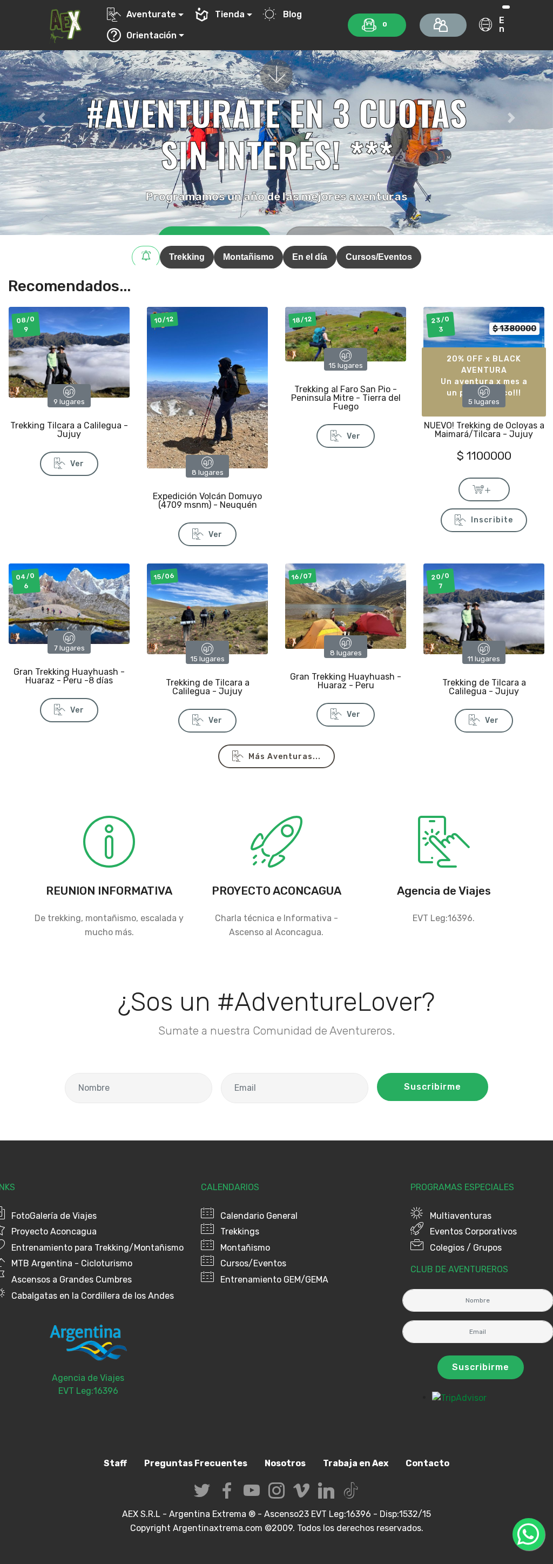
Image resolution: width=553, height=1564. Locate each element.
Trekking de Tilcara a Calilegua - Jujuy (207, 686)
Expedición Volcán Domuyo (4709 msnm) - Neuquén (207, 500)
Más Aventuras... (284, 756)
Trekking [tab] (187, 256)
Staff (115, 1463)
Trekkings (239, 1231)
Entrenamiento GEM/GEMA (274, 1279)
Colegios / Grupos (466, 1248)
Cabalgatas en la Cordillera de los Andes (92, 1296)
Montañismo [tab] (248, 256)
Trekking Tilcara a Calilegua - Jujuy (69, 429)
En (501, 24)
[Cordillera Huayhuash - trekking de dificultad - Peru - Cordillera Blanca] (69, 603)
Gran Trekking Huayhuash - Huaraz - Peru (345, 681)
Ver (77, 463)
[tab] (146, 257)
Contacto (427, 1463)
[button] (41, 117)
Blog (292, 14)
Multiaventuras (460, 1216)
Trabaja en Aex (355, 1463)
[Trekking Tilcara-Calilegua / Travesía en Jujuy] (69, 351)
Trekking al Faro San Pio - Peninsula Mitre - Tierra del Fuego (346, 398)
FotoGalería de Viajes (54, 1216)
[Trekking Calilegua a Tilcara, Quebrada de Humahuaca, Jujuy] (207, 608)
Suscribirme (432, 1087)
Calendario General (259, 1216)
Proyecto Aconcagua (54, 1231)
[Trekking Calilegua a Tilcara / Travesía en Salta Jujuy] (483, 608)
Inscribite (492, 520)
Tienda (230, 14)
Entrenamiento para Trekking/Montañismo (97, 1248)
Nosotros (285, 1463)
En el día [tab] (309, 256)
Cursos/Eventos (253, 1263)
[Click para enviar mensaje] (444, 861)
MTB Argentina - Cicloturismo (71, 1263)
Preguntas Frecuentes (195, 1463)
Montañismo (245, 1248)
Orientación (151, 35)
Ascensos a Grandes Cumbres (71, 1279)
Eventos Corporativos (473, 1231)
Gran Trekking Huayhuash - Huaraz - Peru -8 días (69, 676)
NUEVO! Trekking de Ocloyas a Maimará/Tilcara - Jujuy (484, 429)
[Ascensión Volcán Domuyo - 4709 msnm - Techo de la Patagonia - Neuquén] (207, 387)
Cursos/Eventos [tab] (379, 256)
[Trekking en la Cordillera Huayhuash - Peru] (345, 605)
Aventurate (151, 14)
